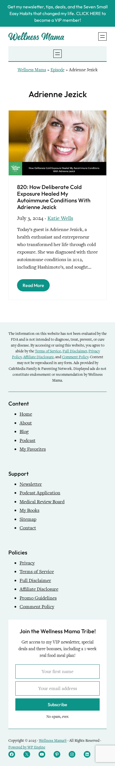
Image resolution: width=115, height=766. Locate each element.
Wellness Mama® (53, 740)
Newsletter (31, 484)
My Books (29, 510)
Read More (33, 285)
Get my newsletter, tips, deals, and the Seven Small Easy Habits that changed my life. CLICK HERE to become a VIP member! (58, 13)
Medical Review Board (42, 502)
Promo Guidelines (38, 598)
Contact (28, 528)
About (26, 423)
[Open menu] (102, 36)
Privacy (27, 563)
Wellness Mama (32, 70)
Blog (24, 431)
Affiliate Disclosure (38, 357)
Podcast (27, 440)
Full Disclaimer (75, 351)
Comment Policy (75, 357)
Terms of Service (48, 351)
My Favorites (33, 449)
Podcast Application (40, 493)
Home (26, 414)
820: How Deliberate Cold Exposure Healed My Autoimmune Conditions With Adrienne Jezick (53, 197)
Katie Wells (60, 218)
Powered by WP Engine (26, 747)
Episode (57, 70)
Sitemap (28, 519)
